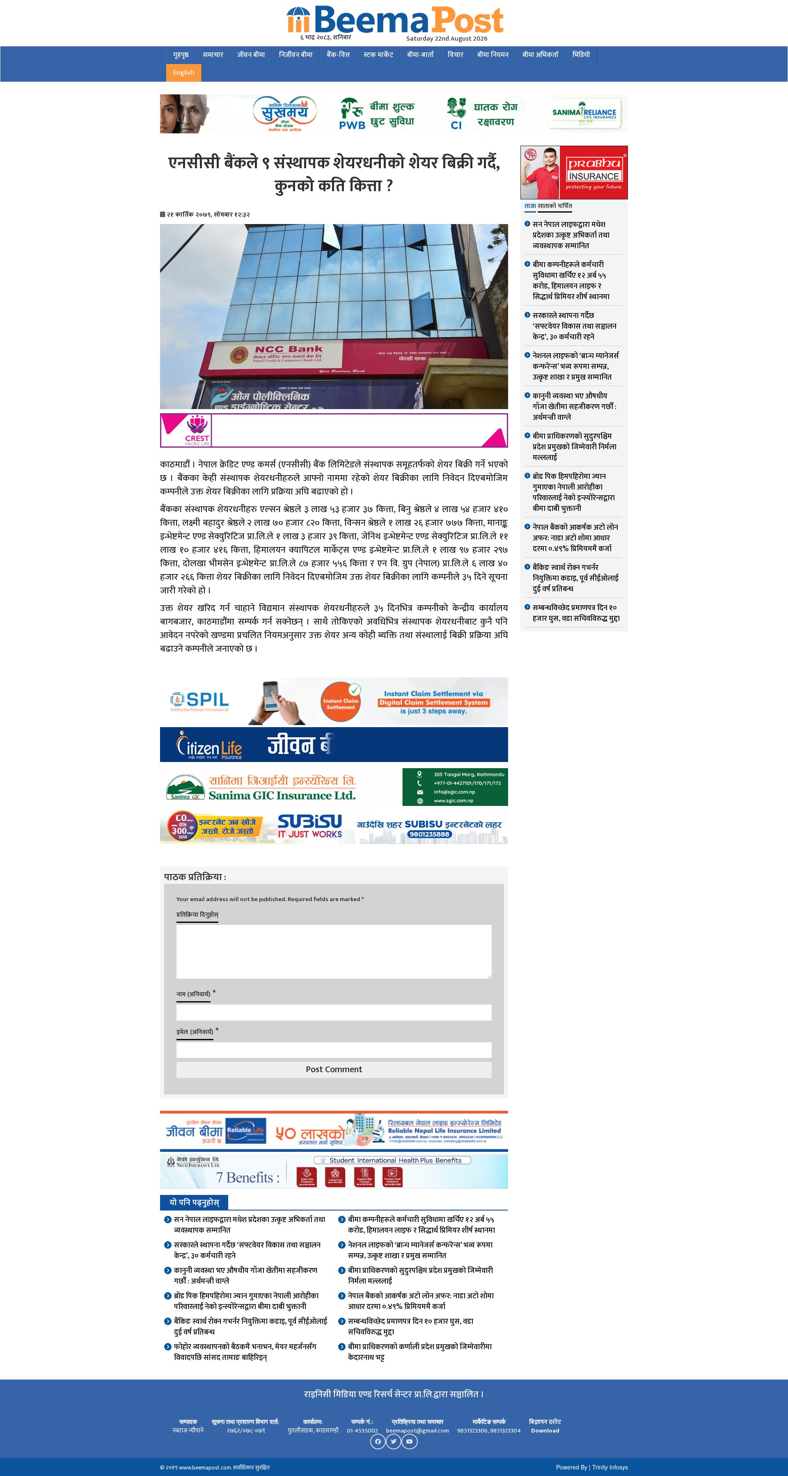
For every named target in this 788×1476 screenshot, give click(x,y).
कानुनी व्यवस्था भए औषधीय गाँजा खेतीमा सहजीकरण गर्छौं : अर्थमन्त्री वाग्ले (245, 1276)
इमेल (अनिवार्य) (194, 1032)
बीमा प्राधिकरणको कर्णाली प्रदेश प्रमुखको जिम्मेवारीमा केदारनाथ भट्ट (420, 1352)
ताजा (530, 207)
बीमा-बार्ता (420, 55)
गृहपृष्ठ (181, 55)
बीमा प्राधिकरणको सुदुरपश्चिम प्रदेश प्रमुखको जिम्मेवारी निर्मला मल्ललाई (420, 1276)
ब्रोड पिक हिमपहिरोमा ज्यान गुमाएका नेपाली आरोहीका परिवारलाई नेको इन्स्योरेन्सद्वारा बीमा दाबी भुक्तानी (246, 1301)
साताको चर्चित (555, 207)
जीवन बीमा (251, 55)
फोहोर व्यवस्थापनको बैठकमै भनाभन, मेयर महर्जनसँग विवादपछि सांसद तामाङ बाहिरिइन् (245, 1352)
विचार (455, 55)
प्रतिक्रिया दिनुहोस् (197, 914)
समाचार (213, 55)
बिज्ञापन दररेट (545, 1422)
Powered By (571, 1467)
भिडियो (581, 55)
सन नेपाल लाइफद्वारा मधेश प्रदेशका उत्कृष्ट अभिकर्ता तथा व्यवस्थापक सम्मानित (249, 1225)
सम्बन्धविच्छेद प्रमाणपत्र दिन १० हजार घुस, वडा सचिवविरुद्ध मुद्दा (410, 1327)
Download (545, 1430)
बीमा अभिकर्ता (540, 55)
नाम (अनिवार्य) (193, 994)
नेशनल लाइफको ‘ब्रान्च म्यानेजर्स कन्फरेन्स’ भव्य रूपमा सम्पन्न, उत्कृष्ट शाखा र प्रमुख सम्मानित (420, 1250)
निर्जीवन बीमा (296, 55)
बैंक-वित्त (338, 55)
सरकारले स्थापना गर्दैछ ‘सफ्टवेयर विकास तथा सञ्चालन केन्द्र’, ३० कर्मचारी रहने (247, 1250)
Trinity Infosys (610, 1467)
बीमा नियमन (493, 55)
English (184, 72)
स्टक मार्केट (378, 55)
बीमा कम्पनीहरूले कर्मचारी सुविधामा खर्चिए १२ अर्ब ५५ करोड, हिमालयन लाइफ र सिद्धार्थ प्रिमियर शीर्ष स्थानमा (421, 1225)
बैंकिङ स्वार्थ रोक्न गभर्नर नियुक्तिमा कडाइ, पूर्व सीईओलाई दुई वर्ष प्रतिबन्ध (250, 1327)
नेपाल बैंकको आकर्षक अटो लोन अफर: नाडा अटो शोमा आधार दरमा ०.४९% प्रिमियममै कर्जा (421, 1301)
